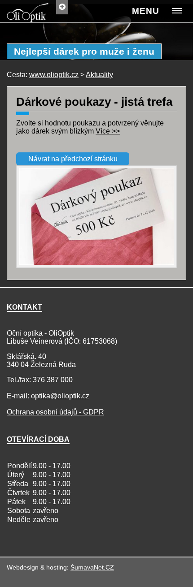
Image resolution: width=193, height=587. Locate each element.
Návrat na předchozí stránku (73, 159)
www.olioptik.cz (54, 74)
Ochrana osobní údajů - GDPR (55, 412)
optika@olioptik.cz (60, 396)
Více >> (108, 131)
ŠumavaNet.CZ (92, 567)
